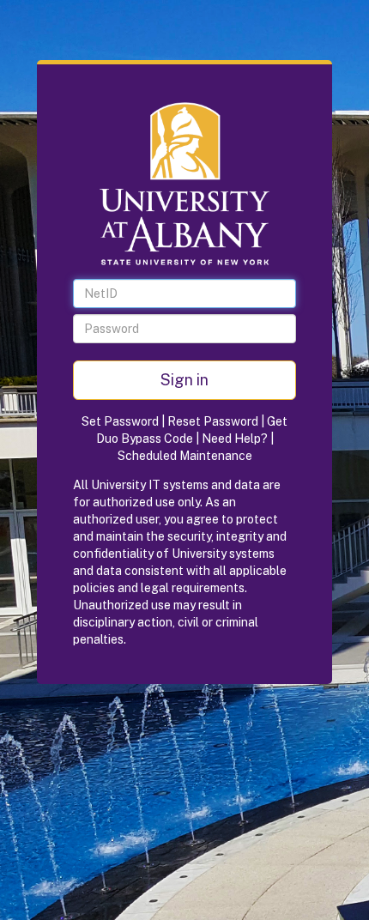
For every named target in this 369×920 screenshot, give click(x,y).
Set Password (120, 421)
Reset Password (212, 421)
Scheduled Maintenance (185, 456)
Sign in (184, 380)
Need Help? (235, 438)
